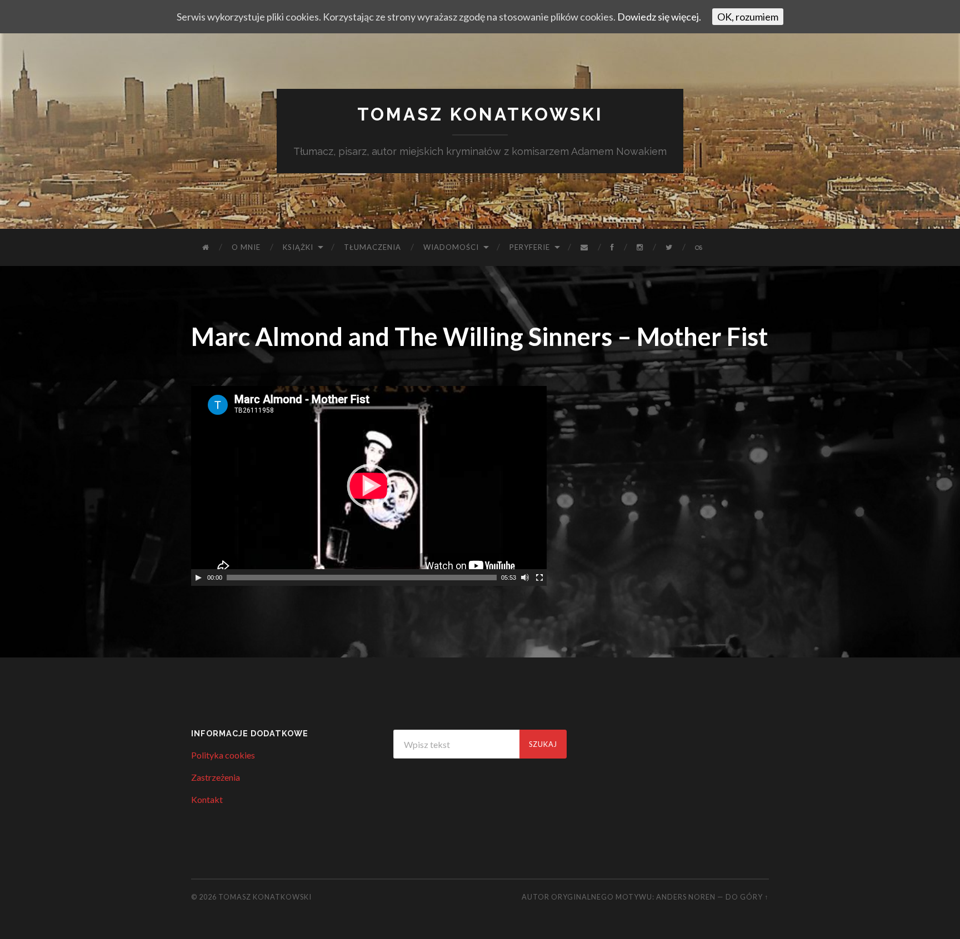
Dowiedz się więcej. (659, 17)
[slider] (362, 577)
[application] (369, 486)
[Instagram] (640, 247)
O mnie (246, 247)
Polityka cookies (223, 755)
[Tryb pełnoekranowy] (539, 577)
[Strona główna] (206, 247)
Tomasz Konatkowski (480, 114)
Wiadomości (451, 247)
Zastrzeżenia (215, 777)
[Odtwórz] (198, 577)
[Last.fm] (699, 247)
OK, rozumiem (747, 17)
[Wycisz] (525, 577)
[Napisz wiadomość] (584, 247)
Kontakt (207, 799)
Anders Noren (686, 896)
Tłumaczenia (372, 247)
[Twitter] (669, 247)
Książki (298, 247)
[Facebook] (612, 247)
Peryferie (529, 247)
